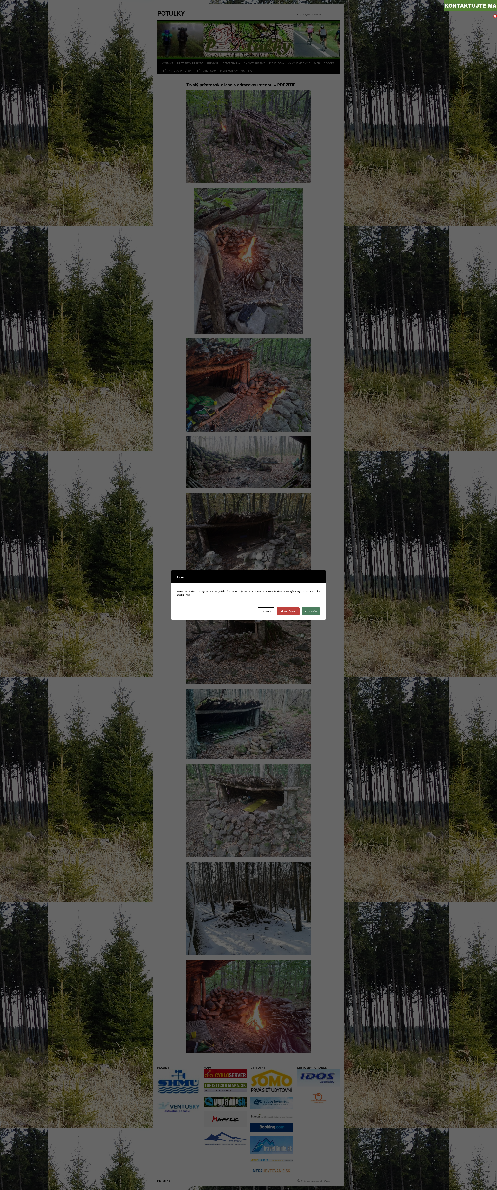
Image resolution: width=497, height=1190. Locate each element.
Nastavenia (266, 611)
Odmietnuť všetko (288, 611)
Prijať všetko (311, 611)
